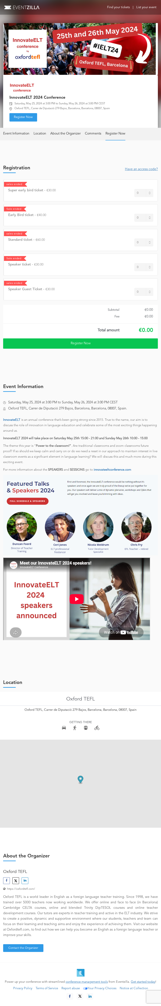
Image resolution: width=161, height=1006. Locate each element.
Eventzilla (21, 7)
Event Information (16, 133)
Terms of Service (47, 988)
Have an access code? (141, 169)
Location (40, 133)
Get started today (143, 982)
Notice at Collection (134, 988)
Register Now (23, 117)
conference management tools (87, 982)
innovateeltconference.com (112, 469)
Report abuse (70, 988)
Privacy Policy (22, 988)
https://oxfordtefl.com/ (21, 889)
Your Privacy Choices (101, 988)
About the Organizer (65, 133)
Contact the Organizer (23, 947)
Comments (93, 133)
